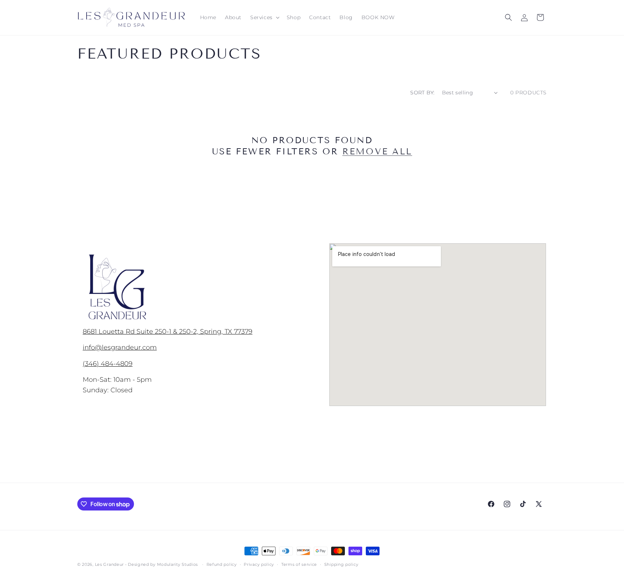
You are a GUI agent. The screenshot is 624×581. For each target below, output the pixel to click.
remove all (377, 151)
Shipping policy (341, 564)
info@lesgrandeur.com (120, 347)
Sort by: (422, 92)
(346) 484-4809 (108, 364)
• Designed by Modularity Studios (161, 564)
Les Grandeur (109, 564)
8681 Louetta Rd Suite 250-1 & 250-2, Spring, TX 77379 (167, 332)
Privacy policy (259, 564)
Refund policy (222, 564)
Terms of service (299, 564)
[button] (264, 17)
